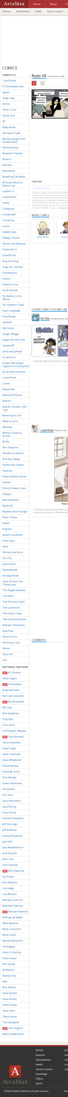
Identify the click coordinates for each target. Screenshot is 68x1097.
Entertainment (23, 11)
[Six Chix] (36, 317)
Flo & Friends (10, 290)
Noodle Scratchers (13, 453)
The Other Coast (12, 613)
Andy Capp (8, 98)
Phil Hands (8, 964)
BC (4, 121)
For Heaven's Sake (13, 304)
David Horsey (10, 766)
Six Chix (7, 558)
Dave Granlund (11, 754)
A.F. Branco (12, 672)
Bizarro (6, 159)
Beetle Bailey (10, 147)
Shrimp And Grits (12, 552)
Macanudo (8, 389)
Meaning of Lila (11, 415)
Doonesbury (9, 272)
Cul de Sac (8, 220)
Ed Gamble (8, 789)
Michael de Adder (12, 917)
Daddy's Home (10, 238)
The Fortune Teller (13, 601)
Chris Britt (8, 725)
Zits (4, 660)
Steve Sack (8, 1010)
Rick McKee (9, 987)
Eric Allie (7, 795)
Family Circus (10, 284)
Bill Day (7, 707)
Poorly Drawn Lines (14, 488)
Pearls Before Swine (14, 476)
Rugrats (7, 529)
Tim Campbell (10, 1022)
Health (38, 11)
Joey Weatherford (12, 847)
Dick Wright (9, 777)
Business (7, 11)
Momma (7, 427)
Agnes (6, 92)
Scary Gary (8, 540)
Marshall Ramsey (12, 905)
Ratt (4, 981)
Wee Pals (7, 631)
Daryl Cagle (9, 748)
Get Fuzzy (8, 328)
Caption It (8, 191)
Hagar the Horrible (13, 339)
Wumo (6, 648)
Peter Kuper (9, 958)
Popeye (6, 494)
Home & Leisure (55, 11)
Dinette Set (9, 255)
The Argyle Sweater (14, 590)
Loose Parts (9, 377)
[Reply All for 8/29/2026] (34, 83)
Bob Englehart (10, 713)
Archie (6, 104)
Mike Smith (9, 935)
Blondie (7, 165)
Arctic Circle (9, 109)
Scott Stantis (9, 993)
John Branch (9, 853)
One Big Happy (11, 459)
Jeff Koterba (9, 830)
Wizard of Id (9, 636)
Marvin (6, 401)
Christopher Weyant (14, 731)
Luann (6, 383)
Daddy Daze (9, 232)
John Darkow (10, 865)
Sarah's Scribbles (12, 535)
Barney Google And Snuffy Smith (13, 140)
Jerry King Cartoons (13, 371)
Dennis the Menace (13, 243)
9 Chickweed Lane (13, 86)
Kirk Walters (9, 882)
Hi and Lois (9, 357)
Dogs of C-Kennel (12, 267)
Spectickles (9, 564)
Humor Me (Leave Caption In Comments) (15, 364)
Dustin (6, 278)
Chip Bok (7, 719)
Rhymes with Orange (14, 511)
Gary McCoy (9, 806)
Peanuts (7, 470)
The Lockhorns (11, 607)
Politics (39, 1078)
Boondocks (8, 171)
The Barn (8, 596)
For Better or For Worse (12, 297)
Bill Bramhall (13, 701)
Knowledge (41, 1073)
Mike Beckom (10, 923)
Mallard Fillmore (12, 395)
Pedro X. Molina (11, 952)
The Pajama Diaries (14, 619)
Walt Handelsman (13, 1034)
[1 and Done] (36, 429)
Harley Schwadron (13, 818)
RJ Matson (8, 970)
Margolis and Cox (12, 900)
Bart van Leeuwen (13, 696)
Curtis (6, 226)
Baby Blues (9, 127)
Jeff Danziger (10, 824)
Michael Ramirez (15, 911)
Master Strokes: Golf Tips (14, 408)
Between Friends (12, 153)
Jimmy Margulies (12, 835)
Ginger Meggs (10, 334)
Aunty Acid (8, 115)
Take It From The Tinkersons (12, 583)
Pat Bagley (8, 946)
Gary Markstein (11, 801)
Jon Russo (8, 876)
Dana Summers (11, 742)
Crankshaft (9, 214)
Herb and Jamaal (12, 351)
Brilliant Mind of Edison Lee (12, 184)
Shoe (5, 546)
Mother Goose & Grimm (12, 434)
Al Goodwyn (12, 684)
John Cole (8, 859)
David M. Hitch (11, 771)
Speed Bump (9, 570)
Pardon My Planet (13, 465)
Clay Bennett (13, 736)
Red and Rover (10, 500)
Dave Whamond (11, 760)
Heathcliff (8, 345)
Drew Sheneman (12, 783)
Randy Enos (9, 975)
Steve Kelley (9, 1005)
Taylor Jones (9, 1016)
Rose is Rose (9, 517)
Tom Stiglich (13, 1028)
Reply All (7, 505)
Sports (39, 1083)
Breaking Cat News (13, 176)
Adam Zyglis (9, 678)
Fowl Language (11, 310)
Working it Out (11, 642)
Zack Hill (7, 654)
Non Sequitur (10, 447)
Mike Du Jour (10, 421)
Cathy (5, 203)
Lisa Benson (9, 894)
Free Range (9, 316)
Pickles (6, 482)
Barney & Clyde (11, 133)
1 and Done (9, 80)
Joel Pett (7, 841)
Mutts (5, 441)
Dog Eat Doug (10, 261)
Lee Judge (8, 888)
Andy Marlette (10, 690)
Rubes (6, 523)
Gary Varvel (9, 812)
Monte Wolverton (12, 940)
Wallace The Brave (13, 625)
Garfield (7, 322)
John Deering (13, 870)
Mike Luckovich (11, 929)
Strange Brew (10, 575)
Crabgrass (8, 208)
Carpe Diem (9, 197)
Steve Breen (9, 999)
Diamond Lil (9, 249)
